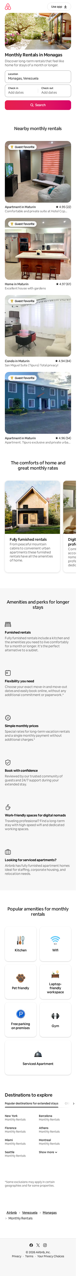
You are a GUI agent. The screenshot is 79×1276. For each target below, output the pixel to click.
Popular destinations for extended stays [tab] (31, 1103)
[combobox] (38, 78)
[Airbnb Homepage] (8, 6)
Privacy (16, 1256)
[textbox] (21, 92)
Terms (29, 1256)
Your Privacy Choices (50, 1256)
